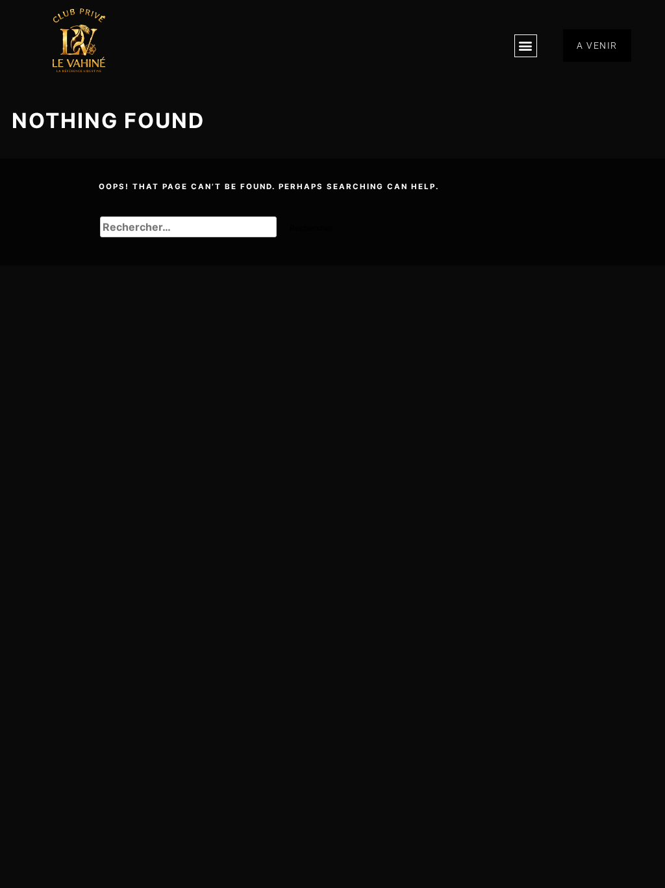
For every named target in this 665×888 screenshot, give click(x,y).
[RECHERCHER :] (190, 228)
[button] (525, 45)
